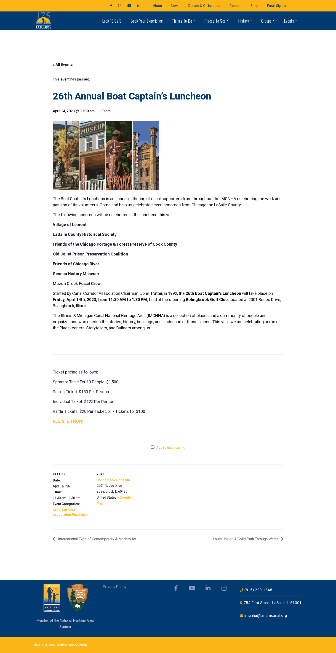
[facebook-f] (176, 588)
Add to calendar (168, 447)
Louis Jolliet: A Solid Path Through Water (246, 539)
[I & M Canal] (43, 20)
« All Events (63, 64)
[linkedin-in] (208, 588)
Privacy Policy (114, 586)
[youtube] (192, 588)
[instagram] (224, 588)
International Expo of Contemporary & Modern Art (96, 539)
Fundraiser (80, 514)
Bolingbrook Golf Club (113, 480)
